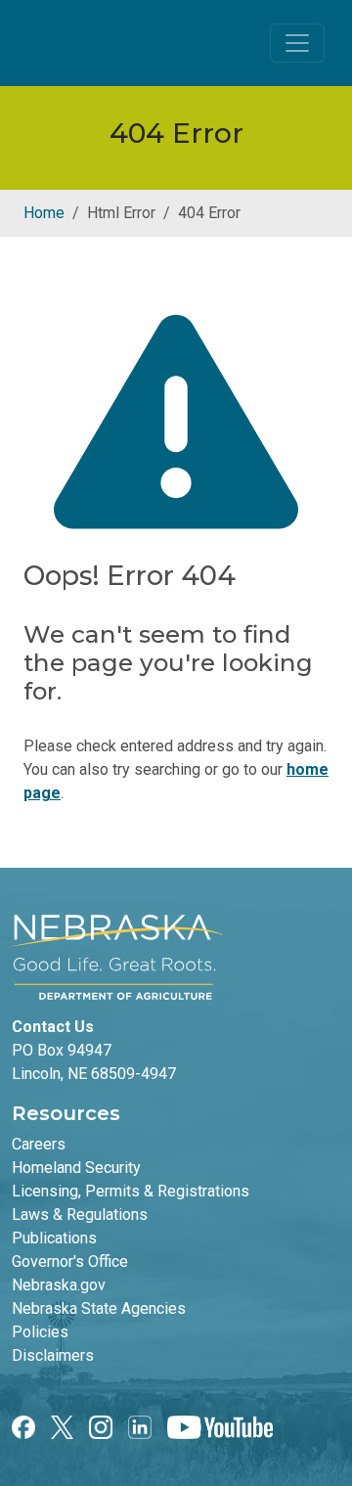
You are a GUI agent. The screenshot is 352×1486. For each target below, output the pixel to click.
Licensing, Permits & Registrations (130, 1191)
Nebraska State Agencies (99, 1308)
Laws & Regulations (80, 1214)
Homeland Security (76, 1167)
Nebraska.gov (59, 1285)
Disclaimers (53, 1355)
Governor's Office (70, 1261)
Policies (40, 1332)
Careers (39, 1144)
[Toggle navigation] (297, 43)
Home (44, 212)
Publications (54, 1238)
